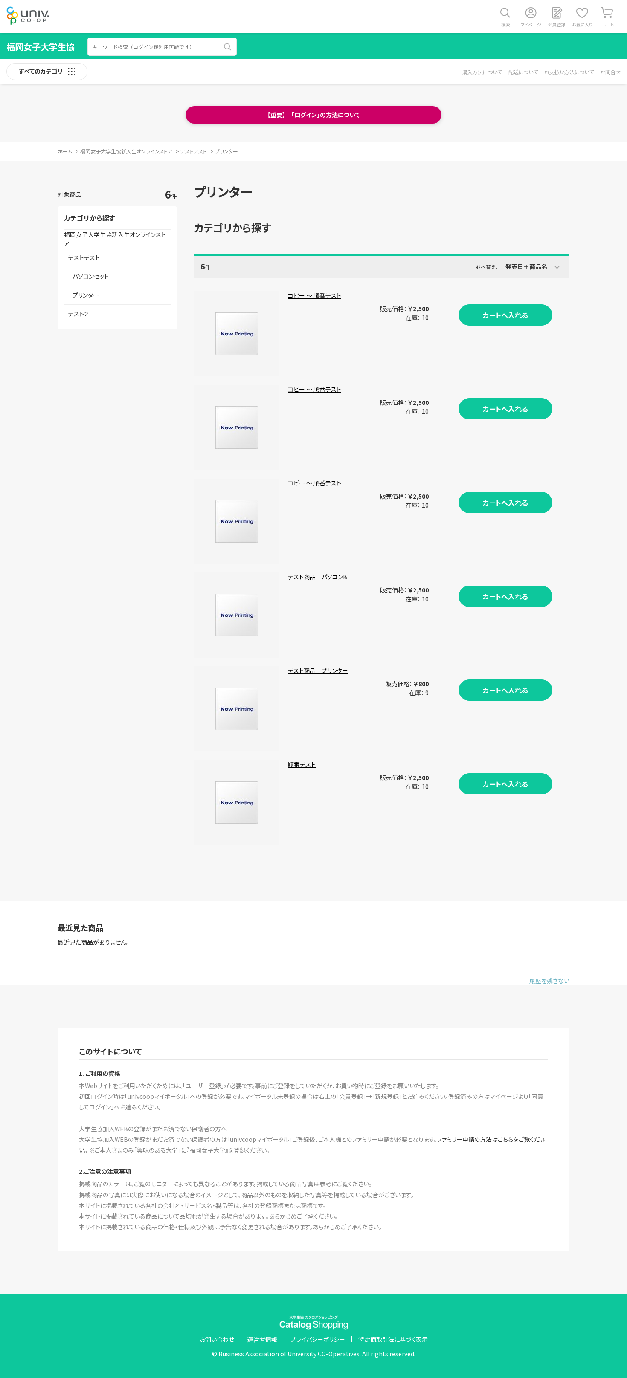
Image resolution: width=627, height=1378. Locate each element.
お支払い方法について (569, 71)
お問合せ (610, 71)
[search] (227, 46)
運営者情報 (262, 1339)
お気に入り (582, 24)
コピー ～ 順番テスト (314, 295)
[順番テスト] (236, 802)
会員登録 (556, 24)
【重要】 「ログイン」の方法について (313, 114)
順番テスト (302, 764)
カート (608, 24)
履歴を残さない (549, 980)
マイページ (531, 24)
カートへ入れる (505, 315)
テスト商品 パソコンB (317, 576)
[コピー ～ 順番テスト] (236, 333)
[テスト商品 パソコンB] (236, 615)
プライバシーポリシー (317, 1339)
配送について (523, 71)
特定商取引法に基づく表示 (393, 1339)
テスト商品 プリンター (318, 670)
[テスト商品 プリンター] (236, 708)
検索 (505, 24)
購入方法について (482, 71)
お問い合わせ (217, 1339)
